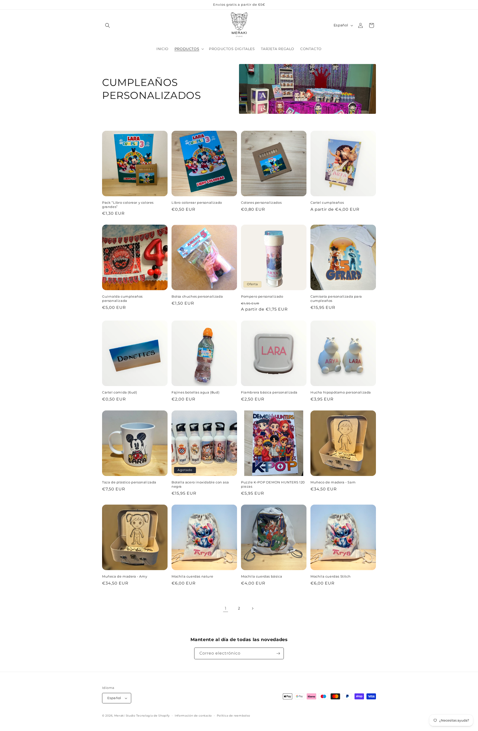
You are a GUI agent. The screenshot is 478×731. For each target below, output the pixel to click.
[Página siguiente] (252, 608)
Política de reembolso (233, 715)
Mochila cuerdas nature (192, 576)
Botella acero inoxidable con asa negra (200, 484)
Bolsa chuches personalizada (197, 296)
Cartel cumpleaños (327, 202)
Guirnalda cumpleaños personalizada (122, 298)
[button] (107, 25)
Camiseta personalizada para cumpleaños (336, 298)
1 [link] (226, 608)
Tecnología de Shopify (153, 715)
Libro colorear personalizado (197, 202)
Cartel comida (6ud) (119, 392)
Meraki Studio (124, 715)
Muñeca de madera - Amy (124, 576)
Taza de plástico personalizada (129, 482)
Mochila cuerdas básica (261, 576)
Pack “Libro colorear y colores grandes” (128, 204)
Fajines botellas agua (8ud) (195, 392)
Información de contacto (193, 715)
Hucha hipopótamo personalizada (340, 392)
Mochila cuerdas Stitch (330, 576)
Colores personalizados (261, 202)
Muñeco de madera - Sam (333, 482)
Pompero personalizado (262, 296)
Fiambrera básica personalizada (269, 392)
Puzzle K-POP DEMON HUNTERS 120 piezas (273, 484)
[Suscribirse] (278, 653)
